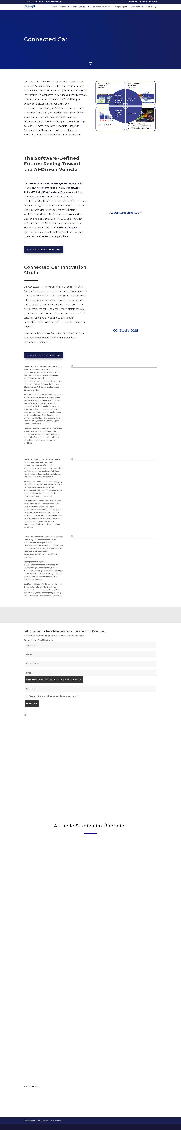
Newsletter (153, 2)
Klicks (125, 221)
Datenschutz (132, 2)
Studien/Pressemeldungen (101, 7)
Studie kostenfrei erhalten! (43, 249)
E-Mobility (51, 854)
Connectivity (52, 1018)
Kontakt (149, 7)
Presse (43, 854)
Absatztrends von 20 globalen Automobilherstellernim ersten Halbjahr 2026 (83, 930)
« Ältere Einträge (31, 1086)
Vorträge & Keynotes (121, 7)
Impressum (143, 2)
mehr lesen (90, 866)
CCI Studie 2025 (125, 331)
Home (55, 7)
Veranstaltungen (137, 7)
